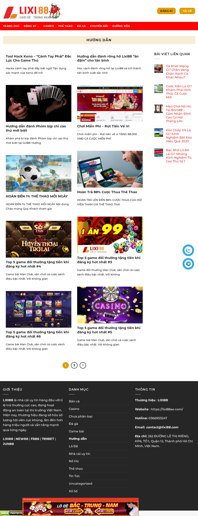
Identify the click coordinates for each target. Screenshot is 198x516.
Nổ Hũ (74, 461)
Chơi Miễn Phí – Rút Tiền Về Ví (103, 126)
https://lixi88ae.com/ (167, 409)
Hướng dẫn (121, 26)
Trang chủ (11, 26)
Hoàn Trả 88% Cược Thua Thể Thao (107, 192)
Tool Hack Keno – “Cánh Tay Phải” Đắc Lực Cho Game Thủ (38, 58)
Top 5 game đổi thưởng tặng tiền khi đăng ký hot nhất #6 (37, 334)
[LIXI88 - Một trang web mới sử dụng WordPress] (32, 11)
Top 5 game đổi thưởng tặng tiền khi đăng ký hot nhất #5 (108, 330)
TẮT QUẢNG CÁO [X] (31, 499)
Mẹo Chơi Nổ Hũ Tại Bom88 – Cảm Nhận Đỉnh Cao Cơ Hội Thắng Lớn (178, 114)
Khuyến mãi (99, 26)
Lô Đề (73, 446)
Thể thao (65, 26)
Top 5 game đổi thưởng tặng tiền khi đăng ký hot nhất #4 (37, 264)
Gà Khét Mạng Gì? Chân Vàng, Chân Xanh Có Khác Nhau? (177, 71)
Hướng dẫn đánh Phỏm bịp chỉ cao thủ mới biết (36, 128)
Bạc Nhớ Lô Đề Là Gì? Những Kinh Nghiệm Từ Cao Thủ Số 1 (178, 155)
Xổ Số (73, 491)
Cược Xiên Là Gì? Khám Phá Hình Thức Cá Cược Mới (179, 91)
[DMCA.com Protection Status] (13, 513)
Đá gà (81, 26)
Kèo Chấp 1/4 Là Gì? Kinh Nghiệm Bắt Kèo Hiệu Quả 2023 (179, 135)
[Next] (83, 365)
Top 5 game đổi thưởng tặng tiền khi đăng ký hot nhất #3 (108, 260)
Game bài (76, 431)
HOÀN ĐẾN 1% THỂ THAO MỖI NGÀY (37, 196)
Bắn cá (74, 401)
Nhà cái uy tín (79, 454)
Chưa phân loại (80, 416)
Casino (48, 26)
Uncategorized (80, 483)
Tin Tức (74, 476)
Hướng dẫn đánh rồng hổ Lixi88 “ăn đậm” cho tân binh (108, 58)
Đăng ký (30, 26)
